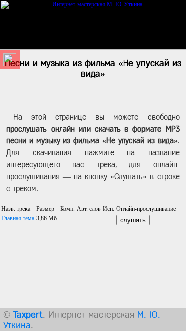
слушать (133, 220)
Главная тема (17, 218)
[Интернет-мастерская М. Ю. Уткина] (93, 22)
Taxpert (28, 314)
